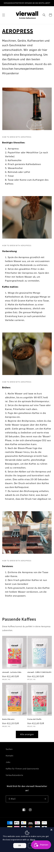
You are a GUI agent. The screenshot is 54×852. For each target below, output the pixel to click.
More (32, 839)
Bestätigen (27, 437)
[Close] (51, 829)
